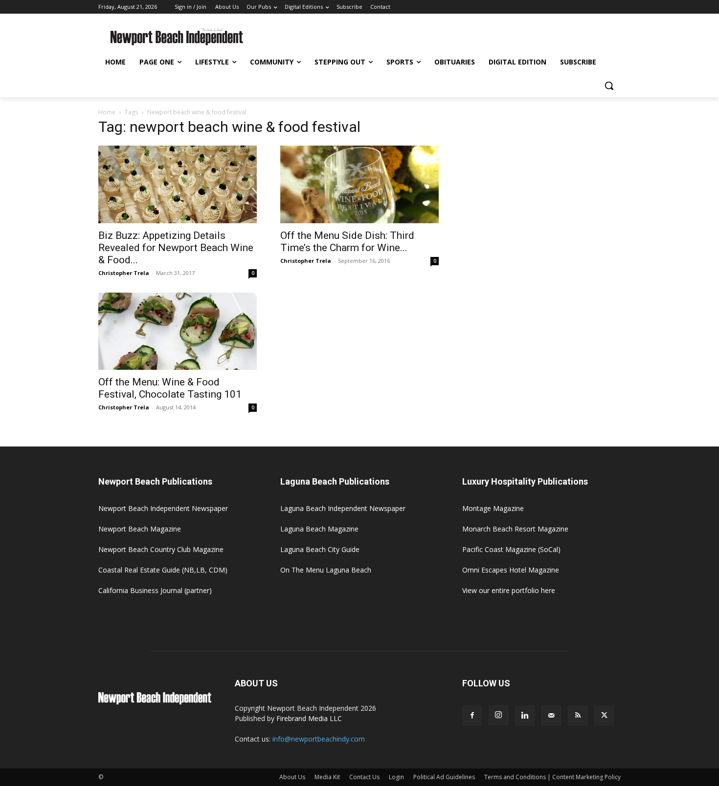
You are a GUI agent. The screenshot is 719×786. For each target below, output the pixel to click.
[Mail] (551, 715)
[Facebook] (472, 715)
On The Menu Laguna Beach (325, 569)
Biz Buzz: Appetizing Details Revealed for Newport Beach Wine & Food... (175, 248)
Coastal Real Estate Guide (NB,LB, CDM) (162, 569)
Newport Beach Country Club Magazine (161, 549)
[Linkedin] (525, 715)
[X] (604, 715)
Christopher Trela (123, 272)
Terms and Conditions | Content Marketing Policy (552, 777)
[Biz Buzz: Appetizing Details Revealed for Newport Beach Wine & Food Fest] (177, 184)
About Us (292, 777)
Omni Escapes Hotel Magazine (510, 569)
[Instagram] (498, 715)
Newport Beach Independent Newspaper (163, 508)
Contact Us (364, 777)
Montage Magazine (493, 508)
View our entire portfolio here (508, 590)
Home (106, 112)
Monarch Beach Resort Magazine (515, 528)
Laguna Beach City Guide (320, 549)
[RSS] (577, 715)
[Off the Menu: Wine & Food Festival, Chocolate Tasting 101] (177, 331)
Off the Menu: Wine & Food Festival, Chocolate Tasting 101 (170, 388)
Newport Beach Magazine (139, 528)
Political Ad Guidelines (444, 777)
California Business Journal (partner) (155, 590)
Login (396, 777)
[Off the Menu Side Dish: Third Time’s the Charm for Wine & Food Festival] (359, 184)
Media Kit (327, 777)
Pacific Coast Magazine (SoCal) (511, 549)
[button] (609, 85)
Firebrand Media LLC (309, 718)
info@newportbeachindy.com (318, 739)
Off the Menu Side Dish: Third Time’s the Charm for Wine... (347, 242)
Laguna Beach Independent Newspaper (342, 508)
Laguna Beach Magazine (319, 528)
